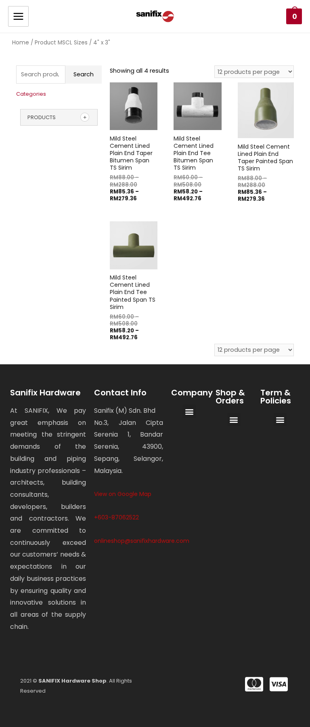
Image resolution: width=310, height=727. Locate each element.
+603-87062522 (116, 517)
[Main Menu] (18, 16)
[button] (189, 411)
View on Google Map (122, 494)
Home (20, 42)
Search (83, 74)
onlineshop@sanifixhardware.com (141, 541)
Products (41, 117)
